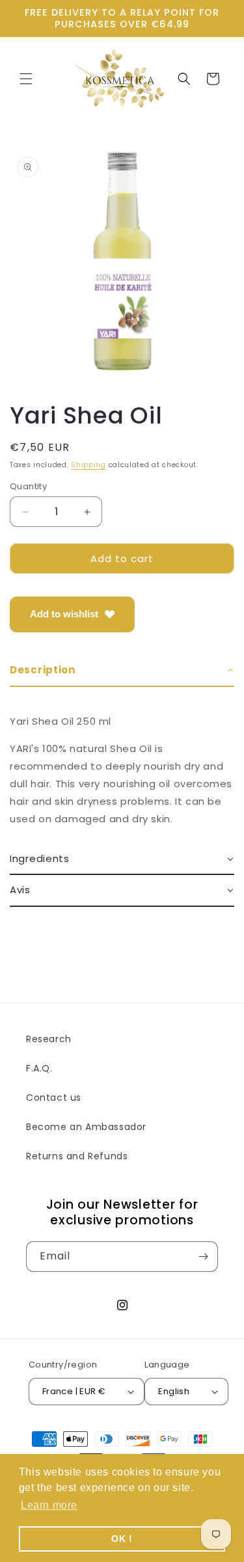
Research (49, 1038)
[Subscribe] (203, 1256)
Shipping (88, 465)
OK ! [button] (121, 1538)
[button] (26, 78)
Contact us (53, 1097)
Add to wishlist (64, 613)
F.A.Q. (39, 1068)
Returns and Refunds (77, 1156)
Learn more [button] (49, 1505)
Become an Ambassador (86, 1126)
